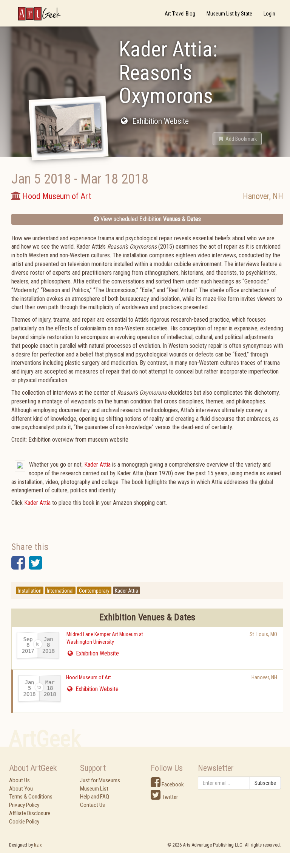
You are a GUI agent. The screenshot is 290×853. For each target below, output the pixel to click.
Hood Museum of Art (88, 677)
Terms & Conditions (30, 796)
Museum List (94, 788)
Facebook (172, 784)
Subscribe (265, 783)
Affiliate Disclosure (29, 813)
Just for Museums (100, 780)
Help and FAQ (94, 796)
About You (21, 788)
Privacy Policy (24, 805)
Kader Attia (97, 464)
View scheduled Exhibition (150, 219)
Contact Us (92, 805)
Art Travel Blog (180, 14)
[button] (237, 138)
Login (269, 14)
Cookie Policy (24, 821)
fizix (38, 845)
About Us (19, 780)
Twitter (169, 797)
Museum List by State (229, 14)
